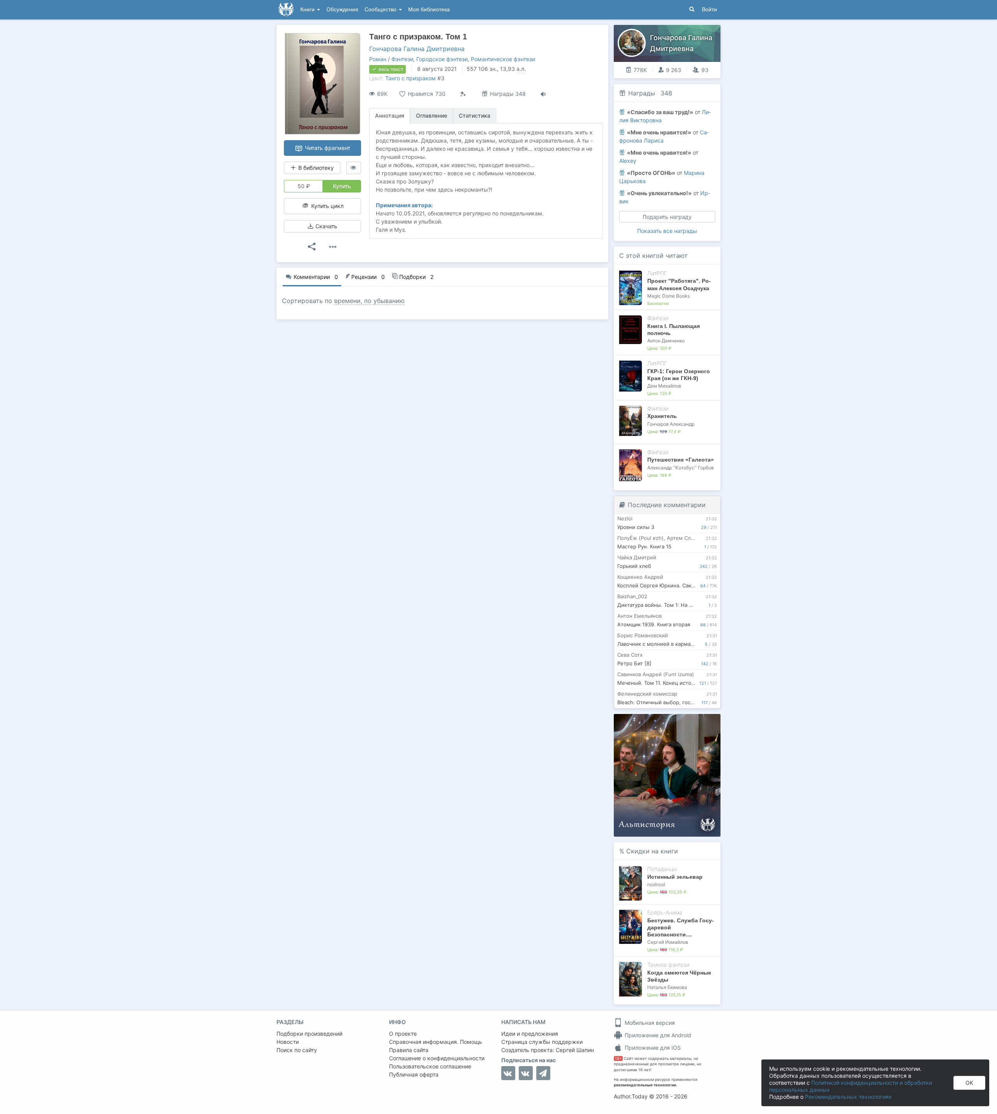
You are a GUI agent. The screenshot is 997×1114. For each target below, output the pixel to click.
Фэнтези (402, 59)
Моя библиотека (429, 9)
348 (666, 93)
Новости (288, 1041)
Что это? (670, 722)
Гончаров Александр (670, 424)
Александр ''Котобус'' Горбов (680, 468)
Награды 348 (507, 93)
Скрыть (703, 722)
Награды (641, 93)
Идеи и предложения (529, 1033)
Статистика (474, 115)
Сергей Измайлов (667, 942)
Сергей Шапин (575, 1050)
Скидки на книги (652, 851)
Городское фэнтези (442, 59)
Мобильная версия (649, 1022)
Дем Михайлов (664, 386)
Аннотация (389, 115)
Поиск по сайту (297, 1050)
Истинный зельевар (675, 877)
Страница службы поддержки (542, 1041)
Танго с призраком (410, 78)
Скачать (325, 226)
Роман (377, 59)
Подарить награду (667, 216)
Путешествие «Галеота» (680, 460)
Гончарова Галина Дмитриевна (417, 49)
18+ (618, 1058)
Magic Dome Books (668, 296)
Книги (308, 9)
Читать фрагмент (326, 148)
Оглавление (431, 115)
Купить (342, 186)
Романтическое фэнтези (503, 59)
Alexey (627, 160)
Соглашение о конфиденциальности (436, 1058)
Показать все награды (667, 230)
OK (969, 1082)
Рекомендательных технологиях (848, 1096)
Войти (709, 9)
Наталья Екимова (667, 987)
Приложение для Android (657, 1035)
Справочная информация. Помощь (435, 1041)
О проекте (403, 1033)
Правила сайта (408, 1050)
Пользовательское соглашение (430, 1066)
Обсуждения (342, 9)
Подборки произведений (309, 1033)
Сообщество (381, 9)
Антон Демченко (666, 341)
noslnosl (656, 884)
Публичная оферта (414, 1074)
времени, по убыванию (369, 301)
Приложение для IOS (652, 1047)
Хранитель (662, 416)
